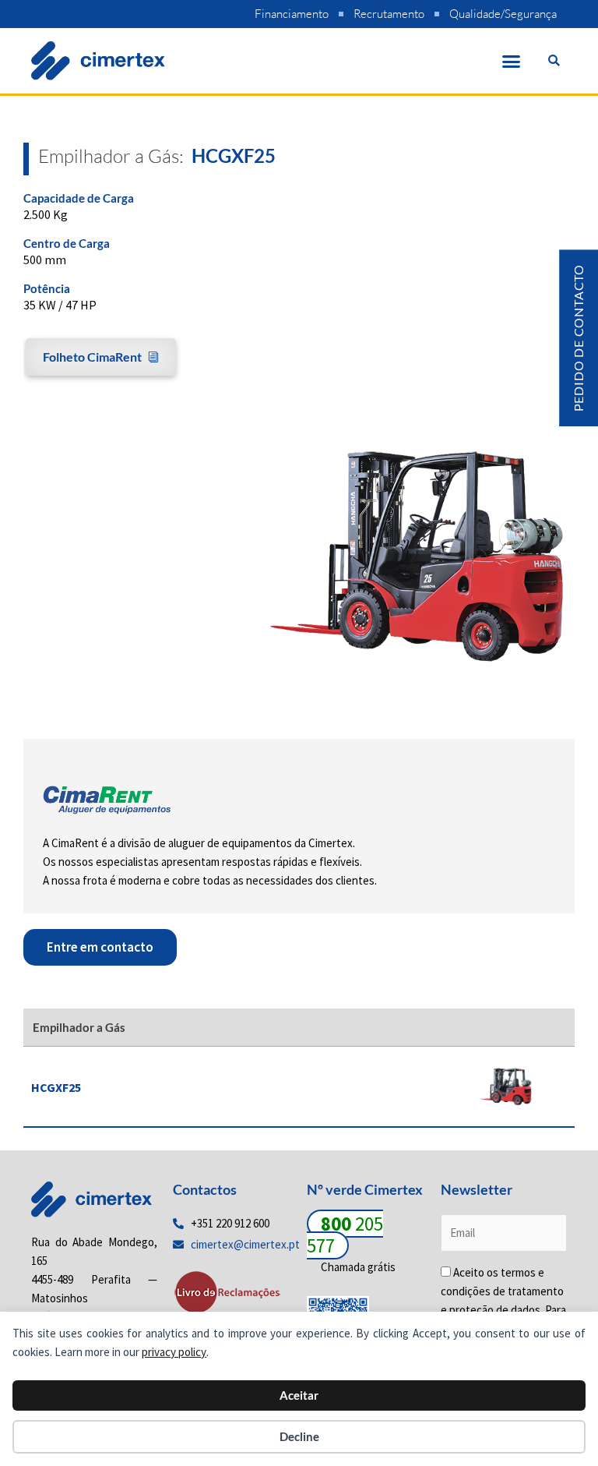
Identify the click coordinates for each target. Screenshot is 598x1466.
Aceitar (299, 1395)
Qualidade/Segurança (503, 13)
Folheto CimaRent (92, 356)
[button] (511, 61)
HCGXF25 (56, 1087)
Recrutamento (389, 13)
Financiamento (292, 13)
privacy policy (174, 1351)
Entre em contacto (100, 947)
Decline (299, 1436)
